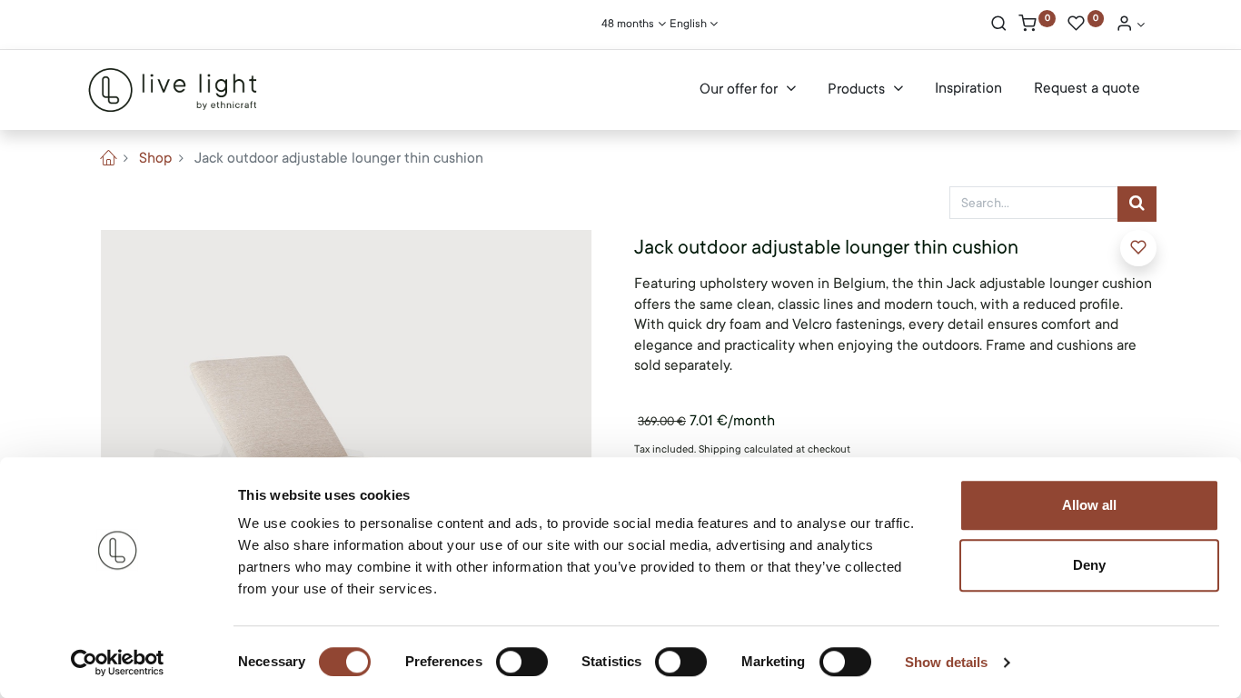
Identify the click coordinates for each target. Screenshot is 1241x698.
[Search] (999, 25)
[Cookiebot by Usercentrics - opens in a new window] (117, 662)
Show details (946, 662)
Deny (1089, 565)
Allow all (1089, 505)
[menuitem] (968, 89)
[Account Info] (1130, 25)
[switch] (522, 661)
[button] (1138, 248)
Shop (155, 158)
